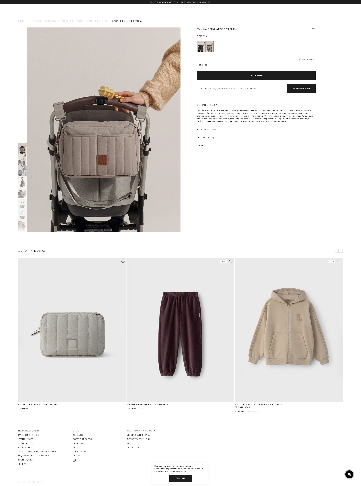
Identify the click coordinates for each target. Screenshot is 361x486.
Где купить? (79, 451)
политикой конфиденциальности (170, 471)
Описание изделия (207, 105)
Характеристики (206, 130)
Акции (76, 456)
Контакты (78, 435)
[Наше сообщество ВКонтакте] (74, 460)
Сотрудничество (82, 439)
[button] (337, 251)
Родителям (24, 447)
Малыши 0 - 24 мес (28, 435)
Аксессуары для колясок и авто (64, 21)
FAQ (129, 443)
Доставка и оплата (138, 435)
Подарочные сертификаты (33, 456)
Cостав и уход (205, 137)
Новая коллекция (28, 431)
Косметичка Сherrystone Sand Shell (39, 404)
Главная (23, 21)
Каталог (36, 21)
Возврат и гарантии (138, 439)
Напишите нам (301, 88)
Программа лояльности (141, 431)
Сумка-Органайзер (97, 21)
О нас (76, 431)
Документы (133, 447)
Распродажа (25, 460)
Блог (75, 447)
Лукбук (22, 464)
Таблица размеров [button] (307, 59)
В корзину (256, 75)
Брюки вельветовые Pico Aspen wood (147, 404)
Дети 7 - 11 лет (25, 443)
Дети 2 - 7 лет (25, 439)
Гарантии (202, 145)
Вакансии (78, 443)
